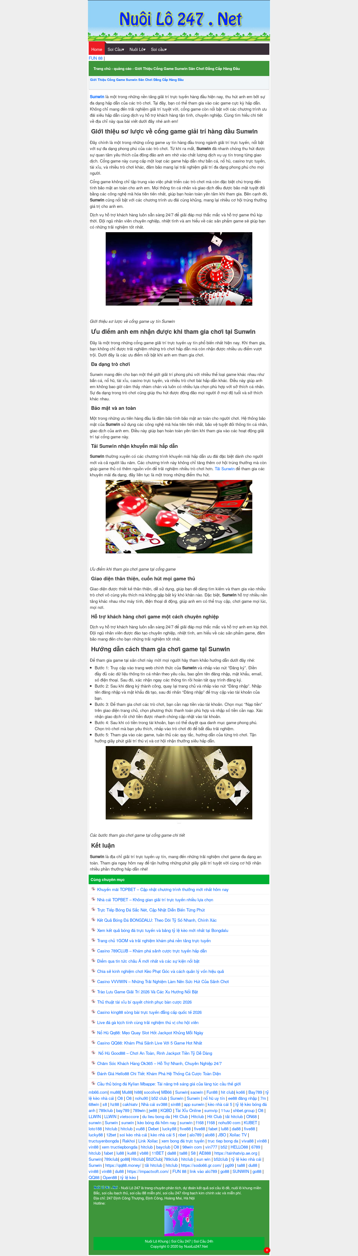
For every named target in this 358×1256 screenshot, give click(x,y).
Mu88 (127, 1092)
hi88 (138, 1092)
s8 (105, 1104)
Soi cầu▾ (159, 49)
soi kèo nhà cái (134, 1134)
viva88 (248, 1141)
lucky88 (170, 1128)
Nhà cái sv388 (155, 1104)
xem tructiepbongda (120, 1147)
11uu (226, 1110)
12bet (111, 1134)
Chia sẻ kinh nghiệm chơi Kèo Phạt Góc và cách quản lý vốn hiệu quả (160, 971)
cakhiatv (130, 1104)
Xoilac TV (238, 1134)
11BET (158, 1153)
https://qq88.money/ (123, 1165)
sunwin (96, 1122)
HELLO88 (240, 1147)
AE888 (205, 1153)
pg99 (230, 1165)
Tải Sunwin (225, 468)
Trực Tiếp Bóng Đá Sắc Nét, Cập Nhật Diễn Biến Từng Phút (151, 910)
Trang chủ (102, 68)
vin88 (262, 1141)
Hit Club (181, 1116)
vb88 (145, 1153)
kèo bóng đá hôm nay (157, 1122)
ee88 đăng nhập (243, 1098)
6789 (256, 1147)
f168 (200, 1122)
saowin (197, 1092)
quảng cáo (123, 68)
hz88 (115, 1104)
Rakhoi (129, 1141)
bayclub (163, 1147)
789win (140, 1110)
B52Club (153, 1159)
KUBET (251, 1122)
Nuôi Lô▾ (138, 49)
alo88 (210, 1134)
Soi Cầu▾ (116, 49)
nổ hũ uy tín (214, 1098)
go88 (124, 1159)
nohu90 (142, 1098)
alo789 (196, 1134)
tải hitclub (234, 1116)
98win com (192, 1147)
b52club (221, 1159)
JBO (222, 1134)
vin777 (211, 1147)
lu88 (225, 1128)
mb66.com (98, 1092)
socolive (151, 1092)
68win (94, 1104)
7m (263, 1098)
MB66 (167, 1092)
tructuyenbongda (104, 1141)
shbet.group (244, 1110)
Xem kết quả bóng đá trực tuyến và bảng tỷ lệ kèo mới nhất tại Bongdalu (162, 930)
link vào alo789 (204, 1171)
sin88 (176, 1104)
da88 (237, 1128)
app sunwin (195, 1104)
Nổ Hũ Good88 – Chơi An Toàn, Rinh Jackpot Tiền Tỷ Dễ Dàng (155, 1053)
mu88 (115, 1092)
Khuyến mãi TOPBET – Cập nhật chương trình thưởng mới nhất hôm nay (163, 889)
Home (96, 49)
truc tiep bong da (223, 1141)
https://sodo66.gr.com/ (202, 1165)
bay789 (123, 1110)
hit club (227, 1092)
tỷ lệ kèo (128, 1177)
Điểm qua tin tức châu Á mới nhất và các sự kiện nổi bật (148, 961)
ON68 (252, 1116)
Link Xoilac (148, 1141)
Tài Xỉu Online (188, 1110)
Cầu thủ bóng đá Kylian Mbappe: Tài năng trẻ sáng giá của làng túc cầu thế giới (169, 1084)
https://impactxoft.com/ (148, 1171)
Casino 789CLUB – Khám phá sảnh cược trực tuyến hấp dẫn (152, 951)
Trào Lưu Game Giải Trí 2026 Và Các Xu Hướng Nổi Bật (147, 991)
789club (106, 1110)
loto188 (96, 1128)
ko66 (241, 1092)
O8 (120, 1098)
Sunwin (181, 1092)
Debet (154, 1128)
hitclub (111, 1128)
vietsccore (130, 1116)
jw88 (153, 1110)
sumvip (211, 1110)
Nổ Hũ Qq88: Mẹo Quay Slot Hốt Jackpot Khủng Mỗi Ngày (151, 1032)
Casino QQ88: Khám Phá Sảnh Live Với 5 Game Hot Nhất (149, 1043)
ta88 (183, 1153)
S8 (194, 1153)
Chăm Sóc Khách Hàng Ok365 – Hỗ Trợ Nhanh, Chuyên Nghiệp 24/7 (159, 1063)
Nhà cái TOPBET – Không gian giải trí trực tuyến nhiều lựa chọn (155, 899)
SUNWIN (241, 1171)
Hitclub (198, 1116)
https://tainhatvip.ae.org (236, 1153)
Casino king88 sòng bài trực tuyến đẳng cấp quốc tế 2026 (149, 1012)
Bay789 (255, 1092)
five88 (186, 1128)
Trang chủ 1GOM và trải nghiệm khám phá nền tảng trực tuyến (154, 940)
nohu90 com (230, 1122)
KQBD (166, 1110)
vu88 (141, 1128)
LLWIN (95, 1116)
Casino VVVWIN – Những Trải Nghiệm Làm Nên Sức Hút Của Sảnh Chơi (163, 981)
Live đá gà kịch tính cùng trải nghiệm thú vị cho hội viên (147, 1022)
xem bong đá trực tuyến (183, 1141)
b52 (224, 1147)
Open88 (110, 1177)
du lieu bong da (156, 1116)
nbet (182, 1134)
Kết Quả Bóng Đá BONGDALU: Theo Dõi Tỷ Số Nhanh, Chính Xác (157, 920)
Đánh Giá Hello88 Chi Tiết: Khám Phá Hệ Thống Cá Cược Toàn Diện (159, 1073)
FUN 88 (96, 58)
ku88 (132, 1153)
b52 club (159, 1098)
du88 (253, 1165)
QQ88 (95, 1177)
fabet (213, 1128)
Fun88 (213, 1092)
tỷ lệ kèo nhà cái (247, 1159)
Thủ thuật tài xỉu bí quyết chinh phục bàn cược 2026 (144, 1002)
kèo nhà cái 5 (220, 1104)
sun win (204, 1159)
